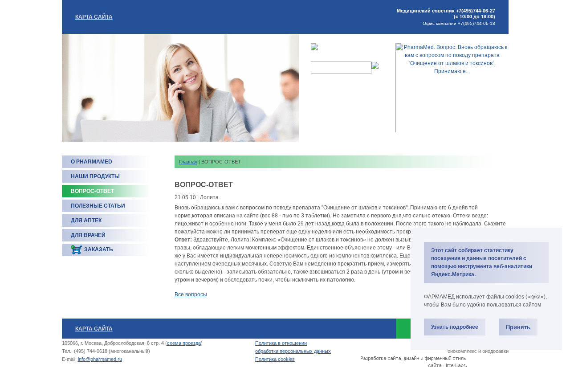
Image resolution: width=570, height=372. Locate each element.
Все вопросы (191, 294)
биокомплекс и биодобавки (478, 351)
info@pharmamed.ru (100, 359)
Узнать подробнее (454, 327)
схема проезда (184, 343)
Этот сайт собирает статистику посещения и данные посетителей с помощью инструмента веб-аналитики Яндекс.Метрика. (481, 262)
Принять (518, 327)
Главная (188, 161)
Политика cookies (275, 359)
